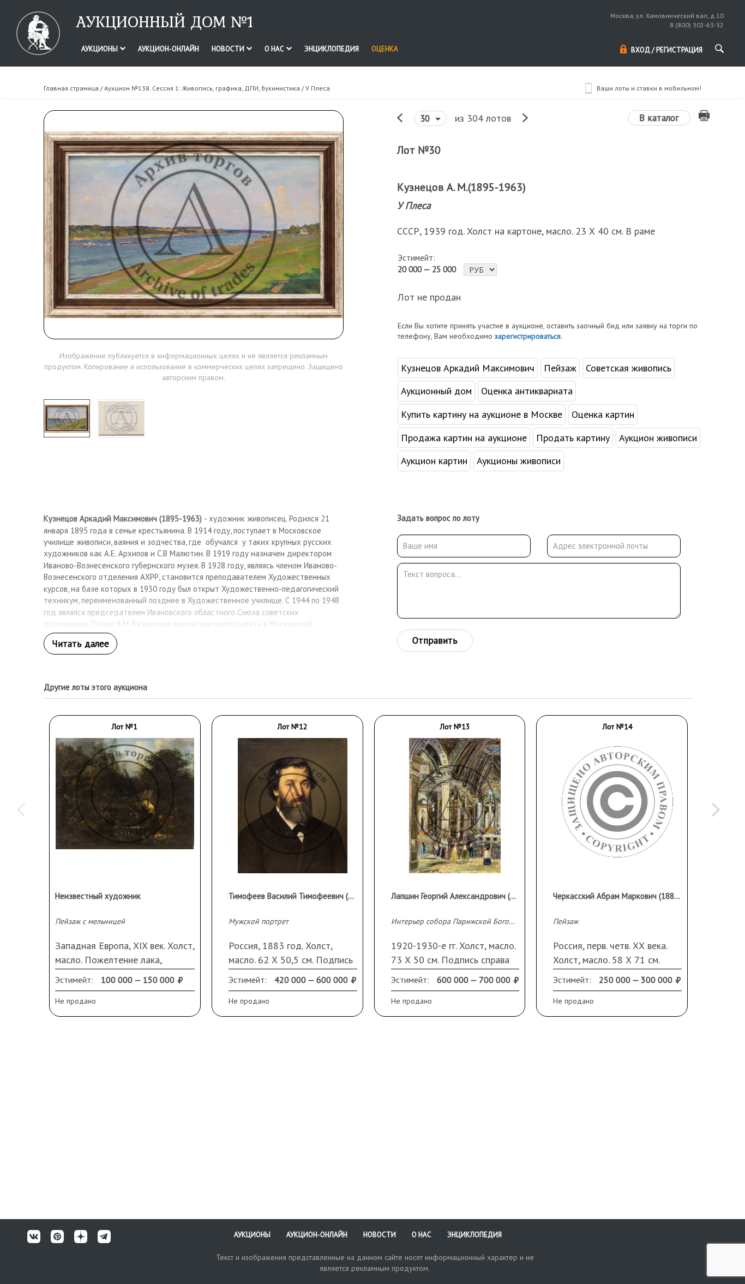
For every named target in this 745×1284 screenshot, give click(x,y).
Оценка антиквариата (527, 391)
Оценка (384, 48)
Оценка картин (603, 414)
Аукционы (100, 48)
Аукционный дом (436, 391)
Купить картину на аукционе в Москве (481, 414)
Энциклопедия (331, 48)
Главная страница (71, 88)
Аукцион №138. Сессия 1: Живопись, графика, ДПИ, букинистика (202, 88)
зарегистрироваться (528, 336)
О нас (275, 48)
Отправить (435, 640)
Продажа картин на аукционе (464, 437)
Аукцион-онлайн (168, 48)
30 (426, 118)
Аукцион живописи (658, 437)
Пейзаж (560, 368)
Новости (229, 48)
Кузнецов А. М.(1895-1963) (461, 187)
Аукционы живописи (519, 460)
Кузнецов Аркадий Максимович (467, 368)
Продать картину (573, 437)
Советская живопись (628, 368)
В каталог (659, 118)
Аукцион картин (434, 460)
